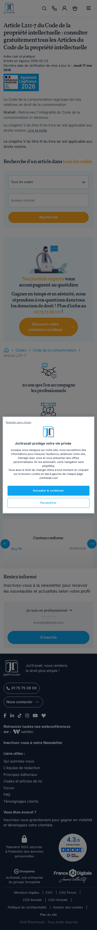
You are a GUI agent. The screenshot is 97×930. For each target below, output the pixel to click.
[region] (48, 465)
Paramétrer (48, 502)
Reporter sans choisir (18, 422)
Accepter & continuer (48, 490)
